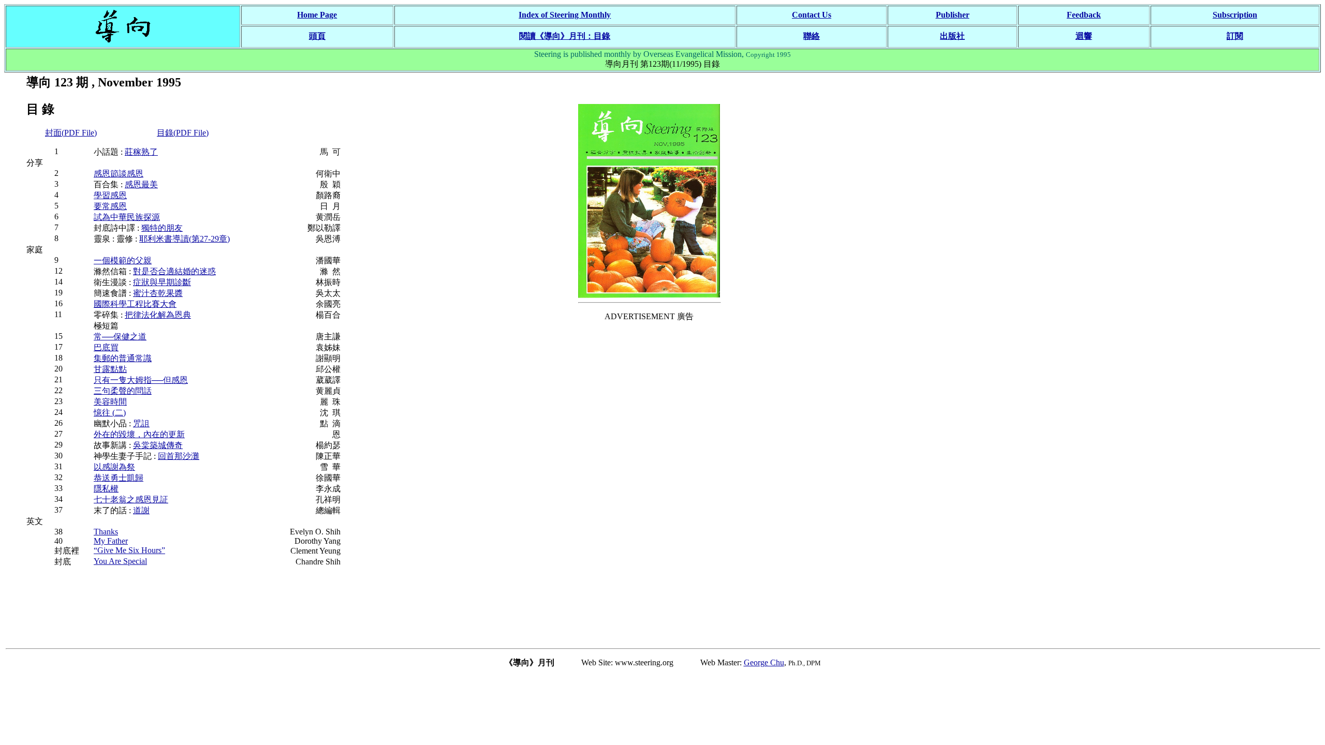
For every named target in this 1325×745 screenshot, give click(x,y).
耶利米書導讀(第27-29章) (184, 238)
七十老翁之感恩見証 (131, 499)
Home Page (317, 14)
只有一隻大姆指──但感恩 (141, 380)
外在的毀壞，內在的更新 (139, 434)
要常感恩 (110, 206)
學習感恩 (110, 195)
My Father (111, 541)
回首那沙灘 (178, 456)
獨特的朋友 (162, 228)
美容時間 (110, 401)
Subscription (1235, 14)
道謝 (141, 510)
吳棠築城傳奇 (158, 445)
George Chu (764, 662)
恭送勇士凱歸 (118, 477)
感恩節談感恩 (118, 173)
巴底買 (106, 347)
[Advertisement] (649, 486)
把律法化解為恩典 (158, 314)
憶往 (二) (110, 412)
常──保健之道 (120, 336)
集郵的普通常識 (123, 358)
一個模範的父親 (123, 260)
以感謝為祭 (114, 467)
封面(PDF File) (71, 132)
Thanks (106, 531)
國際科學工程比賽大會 (135, 304)
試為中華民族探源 (127, 217)
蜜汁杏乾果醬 (158, 293)
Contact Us (811, 14)
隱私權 (106, 488)
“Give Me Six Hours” (129, 550)
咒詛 (141, 423)
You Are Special (120, 561)
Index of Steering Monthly (565, 14)
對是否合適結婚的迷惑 (174, 271)
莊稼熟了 (141, 151)
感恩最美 (141, 184)
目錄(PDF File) (183, 132)
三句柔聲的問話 (123, 390)
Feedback (1084, 14)
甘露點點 (110, 369)
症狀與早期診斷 (162, 282)
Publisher (952, 14)
